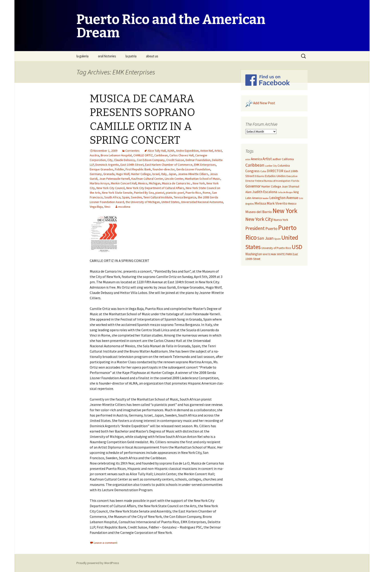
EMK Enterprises (205, 165)
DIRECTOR (275, 171)
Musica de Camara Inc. (176, 183)
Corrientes (132, 151)
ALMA (170, 151)
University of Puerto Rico (276, 248)
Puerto (271, 228)
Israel (156, 174)
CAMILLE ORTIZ (143, 155)
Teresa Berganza (185, 197)
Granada (108, 174)
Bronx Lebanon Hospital (116, 155)
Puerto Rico (193, 193)
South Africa (112, 197)
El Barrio (259, 176)
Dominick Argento (107, 165)
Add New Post (264, 103)
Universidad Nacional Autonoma (202, 202)
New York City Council (110, 188)
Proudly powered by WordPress (97, 563)
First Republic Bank (138, 169)
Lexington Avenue (283, 197)
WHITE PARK (269, 254)
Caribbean (161, 155)
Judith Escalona (264, 191)
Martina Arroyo (99, 183)
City (109, 160)
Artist (218, 151)
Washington (253, 254)
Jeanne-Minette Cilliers (193, 174)
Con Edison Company (151, 160)
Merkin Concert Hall (123, 183)
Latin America (253, 198)
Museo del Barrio (258, 211)
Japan (172, 174)
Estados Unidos (275, 176)
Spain (125, 197)
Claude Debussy (124, 160)
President (255, 228)
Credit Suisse (175, 160)
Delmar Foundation (198, 160)
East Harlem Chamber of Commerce (168, 165)
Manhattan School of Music (202, 179)
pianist (159, 193)
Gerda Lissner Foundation (193, 169)
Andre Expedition (187, 151)
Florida (295, 180)
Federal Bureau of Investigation (272, 180)
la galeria (82, 56)
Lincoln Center (174, 179)
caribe (268, 165)
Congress (252, 171)
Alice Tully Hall (157, 151)
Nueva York (281, 220)
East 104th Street (132, 165)
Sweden (136, 197)
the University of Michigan (143, 202)
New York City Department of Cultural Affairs (155, 188)
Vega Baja (96, 207)
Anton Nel (206, 151)
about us (152, 56)
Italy (164, 174)
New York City (259, 219)
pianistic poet (175, 193)
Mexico (142, 183)
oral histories (107, 56)
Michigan (154, 183)
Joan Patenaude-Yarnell (114, 179)
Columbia (284, 165)
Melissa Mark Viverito (270, 203)
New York (199, 183)
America (256, 159)
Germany (96, 174)
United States (170, 202)
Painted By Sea (144, 193)
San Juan (265, 238)
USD (297, 247)
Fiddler (119, 169)
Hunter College (141, 174)
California (288, 159)
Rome (206, 193)
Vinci (107, 207)
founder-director (163, 169)
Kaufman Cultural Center (147, 179)
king (296, 192)
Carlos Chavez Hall (181, 155)
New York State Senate (117, 193)
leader (265, 198)
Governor (253, 186)
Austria (94, 155)
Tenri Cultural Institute (157, 197)
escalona (124, 207)
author (276, 159)
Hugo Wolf (122, 174)
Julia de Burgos (285, 192)
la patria (131, 56)
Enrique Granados (101, 169)
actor (247, 159)
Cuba (263, 171)
